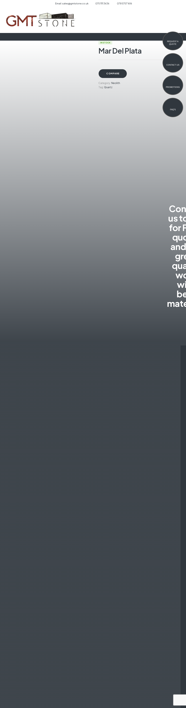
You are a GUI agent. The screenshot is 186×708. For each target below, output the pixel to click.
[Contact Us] (173, 61)
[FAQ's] (173, 106)
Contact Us (172, 65)
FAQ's (173, 109)
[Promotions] (173, 83)
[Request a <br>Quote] (173, 38)
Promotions (173, 87)
